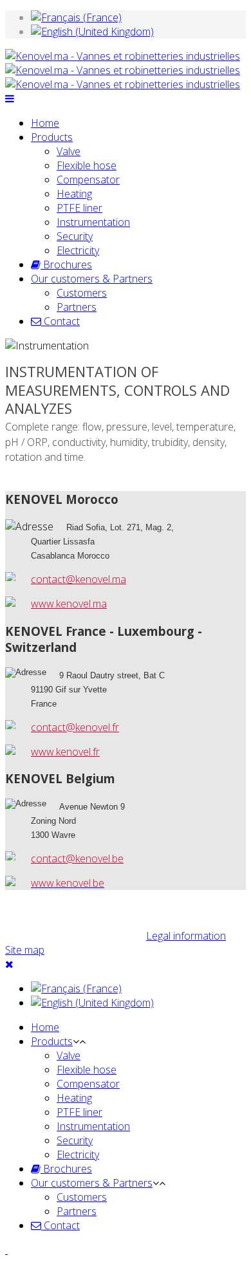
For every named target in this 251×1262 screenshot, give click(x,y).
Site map (24, 950)
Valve (68, 151)
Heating (74, 194)
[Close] (9, 964)
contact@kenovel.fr (75, 727)
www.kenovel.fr (65, 752)
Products (52, 137)
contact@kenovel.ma (78, 579)
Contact (60, 321)
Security (75, 236)
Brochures (66, 264)
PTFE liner (79, 208)
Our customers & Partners (92, 279)
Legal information (186, 936)
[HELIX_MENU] (9, 98)
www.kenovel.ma (69, 604)
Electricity (78, 250)
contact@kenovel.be (77, 858)
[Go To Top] (6, 1250)
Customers (82, 293)
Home (45, 123)
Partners (77, 307)
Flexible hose (86, 165)
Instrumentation (93, 222)
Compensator (88, 179)
